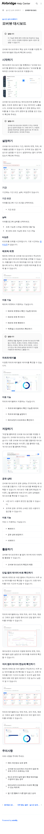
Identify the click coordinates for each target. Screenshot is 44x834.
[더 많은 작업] (41, 3)
